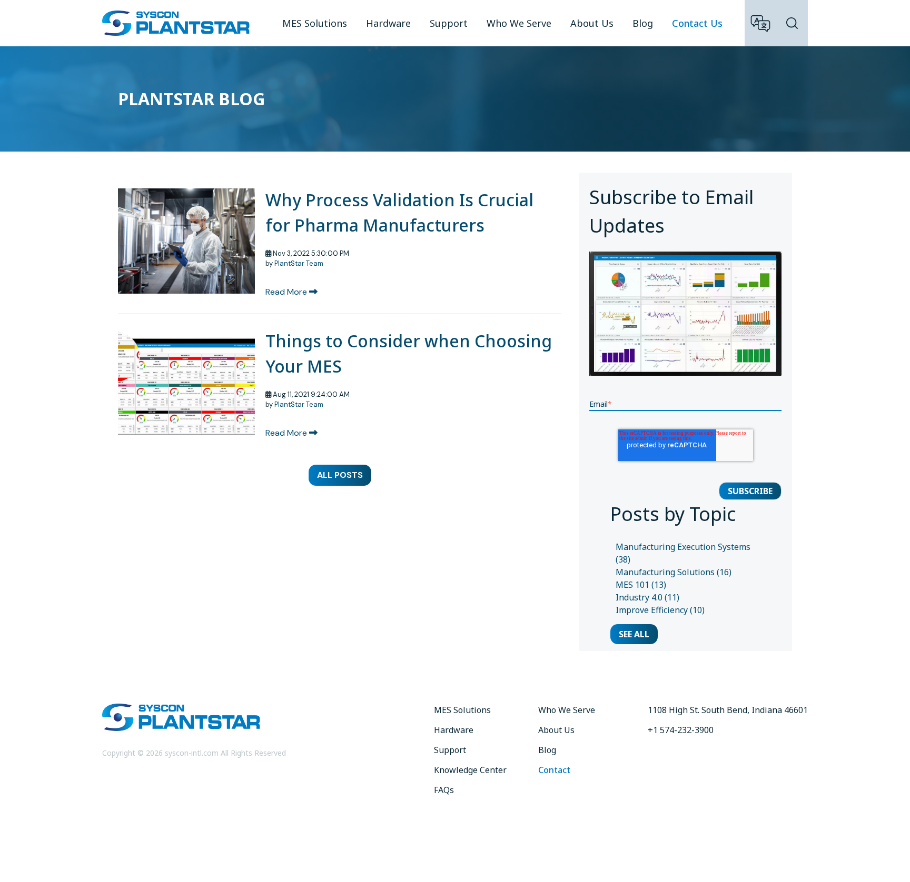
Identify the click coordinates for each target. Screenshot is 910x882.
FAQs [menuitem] (444, 790)
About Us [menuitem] (592, 23)
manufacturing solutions (673, 572)
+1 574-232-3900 (681, 730)
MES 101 (641, 584)
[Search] (792, 23)
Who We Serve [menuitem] (519, 23)
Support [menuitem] (449, 23)
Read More (287, 291)
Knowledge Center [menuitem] (470, 770)
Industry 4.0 (647, 597)
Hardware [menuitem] (388, 23)
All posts (340, 474)
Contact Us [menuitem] (697, 23)
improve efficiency (660, 610)
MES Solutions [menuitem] (314, 23)
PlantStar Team (298, 263)
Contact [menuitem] (554, 770)
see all (634, 634)
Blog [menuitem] (642, 23)
